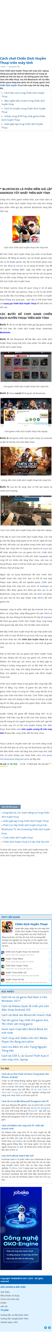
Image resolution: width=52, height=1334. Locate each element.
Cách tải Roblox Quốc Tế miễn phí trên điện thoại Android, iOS (25, 1008)
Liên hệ (4, 1306)
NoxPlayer (44, 586)
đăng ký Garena (15, 265)
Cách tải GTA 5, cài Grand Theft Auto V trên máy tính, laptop (25, 1057)
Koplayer (48, 617)
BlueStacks (5, 332)
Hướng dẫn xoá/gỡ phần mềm (14, 1318)
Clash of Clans (20, 1083)
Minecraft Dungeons (40, 1108)
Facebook (45, 1327)
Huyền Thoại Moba (14, 958)
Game (3, 66)
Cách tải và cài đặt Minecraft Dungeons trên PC (25, 1101)
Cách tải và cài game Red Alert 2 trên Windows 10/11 (24, 999)
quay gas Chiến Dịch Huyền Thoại (20, 303)
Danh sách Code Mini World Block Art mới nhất (25, 1031)
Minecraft (32, 1110)
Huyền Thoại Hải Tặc (15, 979)
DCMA (3, 1302)
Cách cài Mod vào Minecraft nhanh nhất (26, 1015)
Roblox (19, 1141)
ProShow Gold (15, 1168)
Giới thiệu (5, 1292)
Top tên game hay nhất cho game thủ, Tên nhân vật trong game (25, 1022)
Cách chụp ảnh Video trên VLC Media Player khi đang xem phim (24, 1040)
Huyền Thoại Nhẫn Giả (16, 972)
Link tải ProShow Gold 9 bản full (17, 1155)
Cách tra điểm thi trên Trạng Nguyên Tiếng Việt (24, 1048)
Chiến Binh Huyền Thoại (17, 965)
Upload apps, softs (9, 1322)
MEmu (41, 597)
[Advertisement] (26, 27)
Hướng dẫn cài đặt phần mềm (14, 1315)
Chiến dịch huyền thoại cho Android (22, 951)
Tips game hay (14, 66)
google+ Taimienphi (49, 1327)
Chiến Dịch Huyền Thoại (11, 85)
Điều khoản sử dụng (10, 1295)
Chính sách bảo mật (10, 1299)
